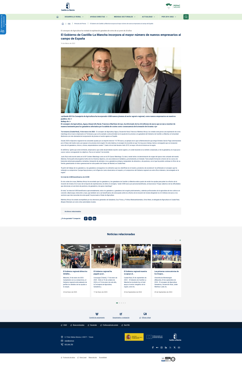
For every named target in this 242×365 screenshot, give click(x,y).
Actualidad (147, 17)
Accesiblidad (103, 357)
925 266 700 (69, 344)
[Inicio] (173, 6)
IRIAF (65, 325)
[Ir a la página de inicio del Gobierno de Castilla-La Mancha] (67, 6)
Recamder (93, 325)
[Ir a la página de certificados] (171, 359)
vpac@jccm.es (69, 341)
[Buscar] (186, 16)
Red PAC (127, 325)
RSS (170, 347)
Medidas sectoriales (123, 17)
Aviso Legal (83, 357)
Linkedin (166, 347)
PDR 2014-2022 (168, 17)
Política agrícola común (110, 325)
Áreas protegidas (78, 325)
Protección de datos (69, 357)
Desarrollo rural (73, 17)
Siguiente (180, 240)
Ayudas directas (97, 17)
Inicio (57, 17)
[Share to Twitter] (90, 218)
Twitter (174, 347)
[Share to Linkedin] (94, 218)
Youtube (179, 347)
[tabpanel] (75, 270)
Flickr (157, 347)
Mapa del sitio (93, 357)
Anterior (176, 240)
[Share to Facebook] (86, 218)
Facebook (153, 347)
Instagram (161, 347)
